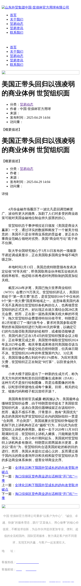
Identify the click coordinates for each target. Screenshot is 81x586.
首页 (13, 15)
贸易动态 (16, 24)
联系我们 (16, 32)
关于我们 (16, 19)
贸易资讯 (16, 28)
